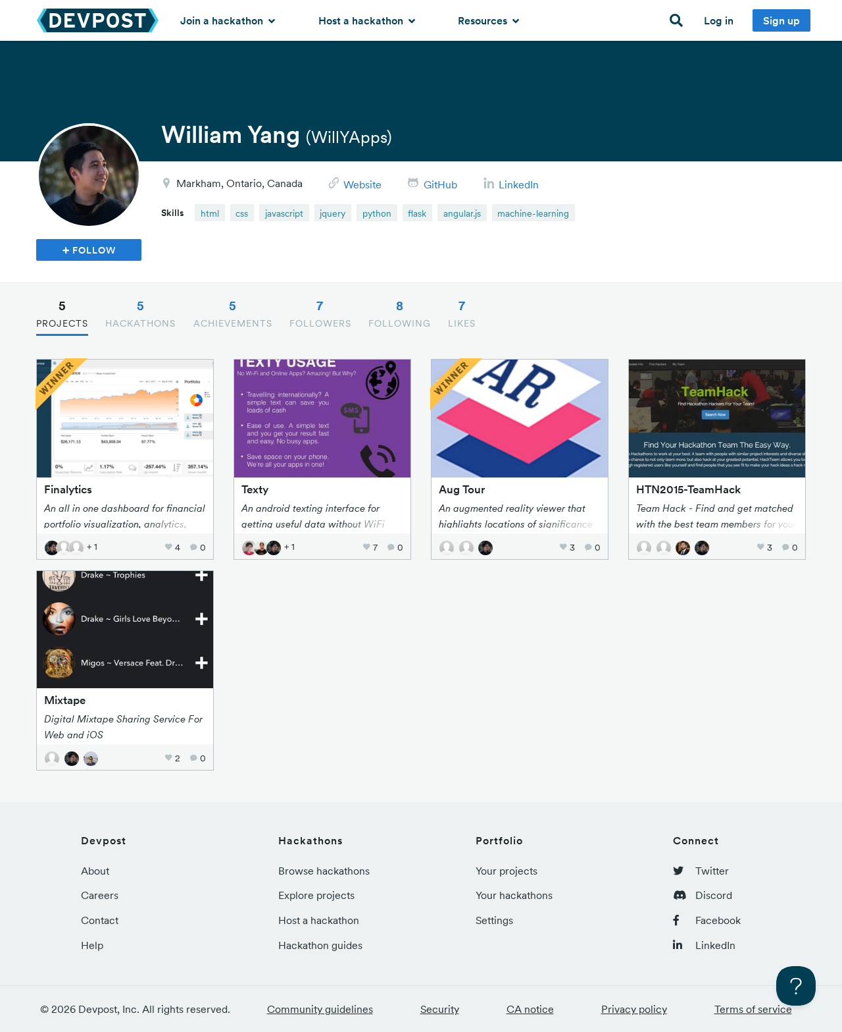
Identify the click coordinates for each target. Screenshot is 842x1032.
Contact (99, 920)
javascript (284, 213)
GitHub (440, 184)
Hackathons (140, 313)
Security (439, 1009)
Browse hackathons (324, 870)
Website (362, 184)
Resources (484, 20)
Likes (462, 313)
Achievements (232, 313)
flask (417, 213)
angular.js (462, 213)
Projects (62, 313)
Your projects (506, 870)
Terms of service (753, 1009)
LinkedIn (519, 184)
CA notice (530, 1009)
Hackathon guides (320, 945)
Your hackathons (514, 895)
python (376, 213)
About (95, 870)
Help (92, 945)
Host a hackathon (362, 20)
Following (399, 313)
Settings (494, 920)
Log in (718, 20)
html (210, 213)
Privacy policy (634, 1009)
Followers (320, 313)
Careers (99, 895)
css (241, 213)
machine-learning (533, 213)
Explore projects (316, 895)
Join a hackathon (223, 20)
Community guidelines (320, 1009)
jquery (332, 213)
